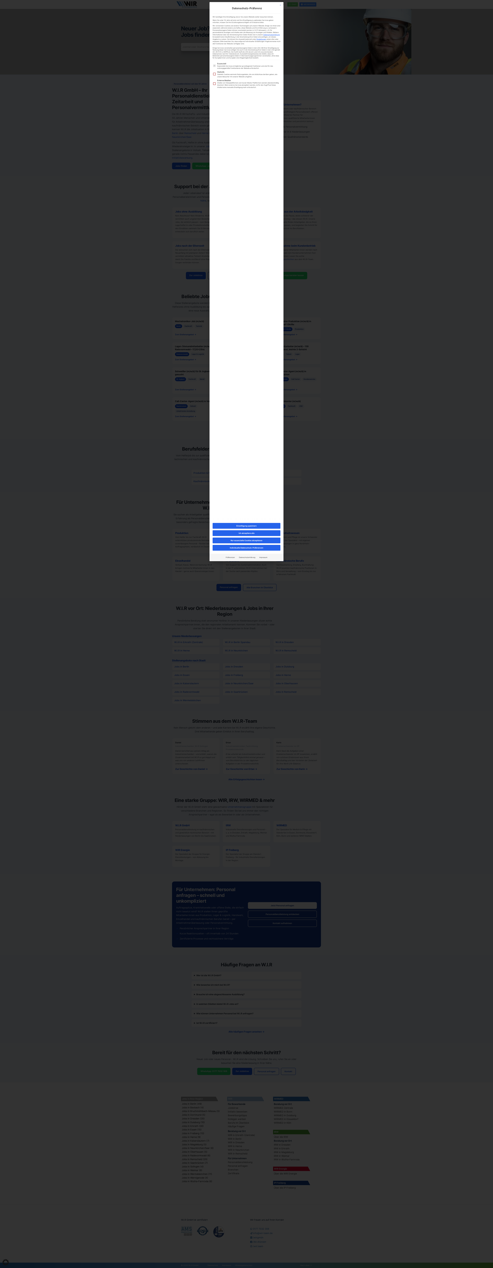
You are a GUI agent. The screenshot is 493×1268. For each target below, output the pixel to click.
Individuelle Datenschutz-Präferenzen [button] (246, 548)
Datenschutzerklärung (271, 35)
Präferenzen (230, 557)
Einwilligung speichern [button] (246, 526)
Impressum (263, 557)
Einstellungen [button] (261, 39)
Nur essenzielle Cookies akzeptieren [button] (246, 540)
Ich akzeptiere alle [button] (246, 533)
